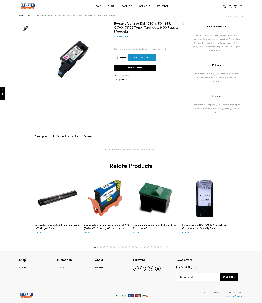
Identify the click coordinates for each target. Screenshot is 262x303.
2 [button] (98, 247)
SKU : (117, 75)
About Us (23, 267)
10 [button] (123, 247)
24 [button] (167, 247)
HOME (97, 6)
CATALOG (127, 6)
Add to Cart (142, 57)
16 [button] (142, 247)
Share (2, 95)
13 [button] (133, 247)
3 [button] (101, 247)
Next (238, 16)
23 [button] (164, 247)
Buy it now (135, 67)
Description (41, 136)
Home (21, 15)
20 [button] (155, 247)
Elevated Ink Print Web (232, 293)
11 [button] (126, 247)
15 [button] (139, 247)
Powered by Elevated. (233, 296)
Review (87, 136)
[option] (25, 28)
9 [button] (120, 247)
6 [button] (111, 247)
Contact (60, 267)
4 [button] (104, 247)
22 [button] (161, 247)
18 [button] (148, 247)
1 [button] (95, 247)
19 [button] (151, 247)
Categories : (119, 79)
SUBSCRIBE (229, 277)
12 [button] (129, 247)
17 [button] (145, 247)
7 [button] (114, 247)
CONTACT (162, 6)
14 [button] (136, 247)
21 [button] (158, 247)
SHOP (111, 6)
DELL (30, 15)
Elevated (99, 267)
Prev (230, 16)
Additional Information (66, 136)
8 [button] (117, 247)
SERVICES (144, 6)
